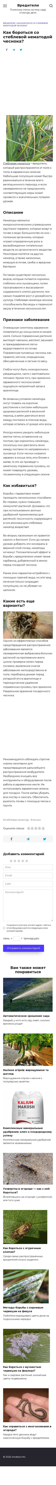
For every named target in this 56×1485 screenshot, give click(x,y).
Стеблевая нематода (16, 163)
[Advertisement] (28, 83)
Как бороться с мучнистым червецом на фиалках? (22, 1369)
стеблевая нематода (17, 820)
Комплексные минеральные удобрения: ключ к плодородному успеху (27, 1132)
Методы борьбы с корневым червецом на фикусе (23, 1309)
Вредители (28, 5)
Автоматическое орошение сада (26, 1015)
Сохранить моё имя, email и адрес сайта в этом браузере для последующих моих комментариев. (29, 928)
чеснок (36, 820)
